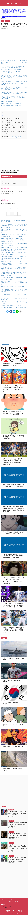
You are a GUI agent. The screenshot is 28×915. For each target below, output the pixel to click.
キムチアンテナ (19, 899)
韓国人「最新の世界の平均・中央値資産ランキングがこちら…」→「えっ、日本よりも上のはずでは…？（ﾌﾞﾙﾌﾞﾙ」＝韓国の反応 (14, 88)
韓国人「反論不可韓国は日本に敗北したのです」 (12, 101)
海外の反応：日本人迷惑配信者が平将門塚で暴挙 (12, 286)
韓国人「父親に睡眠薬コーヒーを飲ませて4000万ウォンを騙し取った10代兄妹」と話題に (17, 835)
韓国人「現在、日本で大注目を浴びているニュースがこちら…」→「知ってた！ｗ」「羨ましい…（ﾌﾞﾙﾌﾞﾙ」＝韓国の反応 (14, 83)
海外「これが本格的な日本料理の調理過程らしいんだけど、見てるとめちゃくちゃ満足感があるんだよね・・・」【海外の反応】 (14, 71)
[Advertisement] (14, 44)
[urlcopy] (20, 311)
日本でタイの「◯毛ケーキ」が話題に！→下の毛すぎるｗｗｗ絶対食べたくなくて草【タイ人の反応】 (13, 437)
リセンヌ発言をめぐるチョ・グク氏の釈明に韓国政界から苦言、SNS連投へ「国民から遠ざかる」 (17, 813)
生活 (3, 344)
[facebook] (10, 311)
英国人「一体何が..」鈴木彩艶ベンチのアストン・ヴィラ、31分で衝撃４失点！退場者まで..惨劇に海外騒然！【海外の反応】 (14, 97)
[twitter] (7, 311)
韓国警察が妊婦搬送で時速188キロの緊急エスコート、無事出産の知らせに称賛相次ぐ (17, 824)
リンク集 (5, 907)
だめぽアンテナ (17, 901)
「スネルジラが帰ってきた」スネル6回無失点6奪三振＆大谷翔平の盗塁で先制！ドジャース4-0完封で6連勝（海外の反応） (13, 268)
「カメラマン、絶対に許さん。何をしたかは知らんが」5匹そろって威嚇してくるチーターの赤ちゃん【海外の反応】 (14, 258)
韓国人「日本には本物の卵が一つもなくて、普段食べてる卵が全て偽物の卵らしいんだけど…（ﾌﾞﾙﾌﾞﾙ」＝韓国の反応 (14, 62)
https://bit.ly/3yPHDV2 (14, 137)
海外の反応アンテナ (11, 899)
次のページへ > (14, 208)
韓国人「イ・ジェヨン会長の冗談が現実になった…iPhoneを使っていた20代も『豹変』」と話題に (17, 859)
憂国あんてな (4, 899)
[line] (17, 311)
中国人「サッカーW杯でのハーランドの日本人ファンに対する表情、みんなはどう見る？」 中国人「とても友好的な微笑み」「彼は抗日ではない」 (14, 263)
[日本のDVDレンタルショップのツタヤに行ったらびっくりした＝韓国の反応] (14, 311)
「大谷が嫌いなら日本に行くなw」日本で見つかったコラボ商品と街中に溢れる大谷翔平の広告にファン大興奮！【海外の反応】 (14, 226)
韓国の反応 (6, 344)
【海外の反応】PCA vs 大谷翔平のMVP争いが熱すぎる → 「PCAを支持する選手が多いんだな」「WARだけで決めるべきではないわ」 (14, 274)
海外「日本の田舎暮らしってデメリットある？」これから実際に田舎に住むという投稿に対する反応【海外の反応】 (14, 283)
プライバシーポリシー (8, 906)
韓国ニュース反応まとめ (14, 3)
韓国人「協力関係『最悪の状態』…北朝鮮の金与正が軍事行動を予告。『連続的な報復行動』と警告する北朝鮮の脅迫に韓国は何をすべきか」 (14, 249)
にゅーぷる (11, 901)
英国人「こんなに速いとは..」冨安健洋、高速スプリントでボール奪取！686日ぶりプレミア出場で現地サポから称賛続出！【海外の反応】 (14, 240)
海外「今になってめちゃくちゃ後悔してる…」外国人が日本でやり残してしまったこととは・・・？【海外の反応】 (14, 231)
